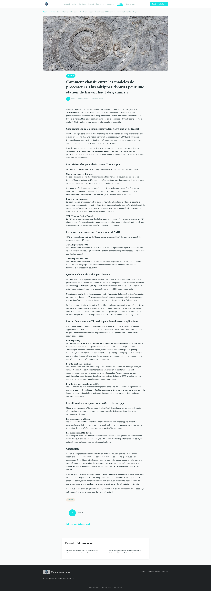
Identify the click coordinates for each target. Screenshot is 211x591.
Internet (91, 4)
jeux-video (100, 4)
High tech (81, 4)
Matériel (120, 4)
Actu (74, 4)
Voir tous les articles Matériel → (79, 524)
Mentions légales (153, 571)
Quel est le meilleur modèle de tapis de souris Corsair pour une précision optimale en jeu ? (82, 552)
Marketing (110, 4)
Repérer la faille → (159, 4)
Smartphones (130, 4)
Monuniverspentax (60, 572)
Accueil (67, 4)
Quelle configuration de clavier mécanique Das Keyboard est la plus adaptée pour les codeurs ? (125, 552)
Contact (165, 571)
